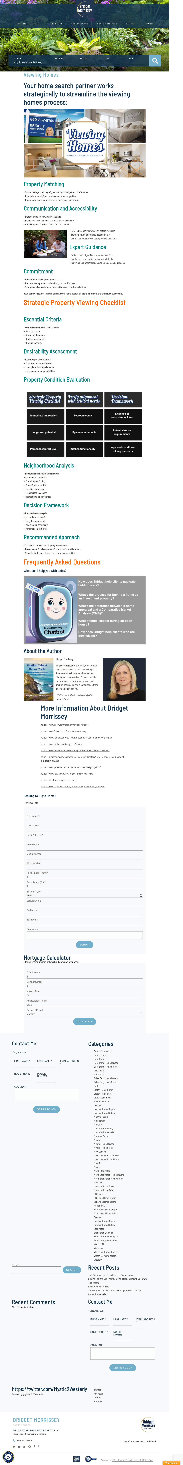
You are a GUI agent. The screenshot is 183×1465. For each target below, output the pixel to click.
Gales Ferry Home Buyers (106, 1078)
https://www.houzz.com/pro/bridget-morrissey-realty (67, 773)
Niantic (97, 1163)
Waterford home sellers (105, 1255)
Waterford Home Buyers (105, 1251)
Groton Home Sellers (98, 1294)
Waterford (99, 1248)
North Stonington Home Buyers (109, 1174)
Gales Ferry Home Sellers (106, 1082)
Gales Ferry (99, 1070)
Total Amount (33, 972)
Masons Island (101, 1116)
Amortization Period (37, 1001)
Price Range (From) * (37, 873)
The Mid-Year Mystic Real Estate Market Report (111, 1274)
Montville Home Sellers (105, 1132)
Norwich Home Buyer (104, 1186)
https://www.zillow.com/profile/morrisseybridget (64, 724)
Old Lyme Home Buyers (105, 1197)
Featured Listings (27, 23)
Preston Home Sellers (104, 1224)
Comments (32, 929)
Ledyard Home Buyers (104, 1109)
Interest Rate (33, 991)
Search (15, 1265)
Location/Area (34, 901)
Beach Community (102, 1051)
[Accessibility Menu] (8, 1457)
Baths (132, 58)
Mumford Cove (101, 1136)
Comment (20, 1087)
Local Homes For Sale (98, 1286)
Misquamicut (100, 1120)
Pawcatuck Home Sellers (106, 1213)
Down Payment (34, 982)
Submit (84, 944)
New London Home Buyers (106, 1155)
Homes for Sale (101, 1101)
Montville (98, 1124)
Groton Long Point (102, 1097)
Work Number (34, 863)
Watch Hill (99, 1244)
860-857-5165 (24, 1440)
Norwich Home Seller (104, 1190)
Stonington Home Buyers (106, 1236)
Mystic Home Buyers (104, 1143)
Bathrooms (32, 919)
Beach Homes (100, 1055)
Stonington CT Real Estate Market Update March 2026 (114, 1290)
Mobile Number (34, 854)
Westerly (98, 1259)
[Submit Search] (155, 60)
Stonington (99, 1228)
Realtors (57, 23)
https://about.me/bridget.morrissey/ (58, 780)
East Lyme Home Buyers (106, 1062)
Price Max (84, 58)
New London (100, 1151)
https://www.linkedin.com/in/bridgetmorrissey (63, 731)
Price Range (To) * (36, 882)
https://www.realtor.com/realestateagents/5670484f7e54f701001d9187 (75, 750)
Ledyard (98, 1105)
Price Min (59, 58)
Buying (130, 23)
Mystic (97, 1139)
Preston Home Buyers (104, 1221)
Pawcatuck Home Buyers (106, 1209)
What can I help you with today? (45, 570)
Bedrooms (32, 910)
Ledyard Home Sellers (104, 1112)
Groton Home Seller (103, 1093)
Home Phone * (34, 844)
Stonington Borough (103, 1232)
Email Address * (35, 835)
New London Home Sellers (106, 1159)
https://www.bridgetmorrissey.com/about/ (61, 744)
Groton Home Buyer (103, 1089)
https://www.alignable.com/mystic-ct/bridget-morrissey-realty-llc (73, 786)
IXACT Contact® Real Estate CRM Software (132, 1459)
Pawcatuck (99, 1205)
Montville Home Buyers (105, 1128)
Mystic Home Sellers (104, 1147)
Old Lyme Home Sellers (105, 1201)
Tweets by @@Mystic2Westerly (27, 1394)
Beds (107, 58)
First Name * (33, 816)
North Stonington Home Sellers (109, 1178)
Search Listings (107, 23)
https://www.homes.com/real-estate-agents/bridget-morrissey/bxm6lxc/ (77, 737)
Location (17, 58)
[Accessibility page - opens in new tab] (91, 1460)
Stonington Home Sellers (106, 1240)
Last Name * (33, 825)
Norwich (98, 1182)
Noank (97, 1167)
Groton (97, 1085)
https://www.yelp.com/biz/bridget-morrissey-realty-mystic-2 (71, 767)
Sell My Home (79, 23)
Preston (98, 1217)
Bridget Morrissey (64, 659)
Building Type (34, 891)
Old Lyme (98, 1194)
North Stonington (102, 1170)
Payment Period (35, 1010)
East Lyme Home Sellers (106, 1066)
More (149, 23)
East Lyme (99, 1058)
